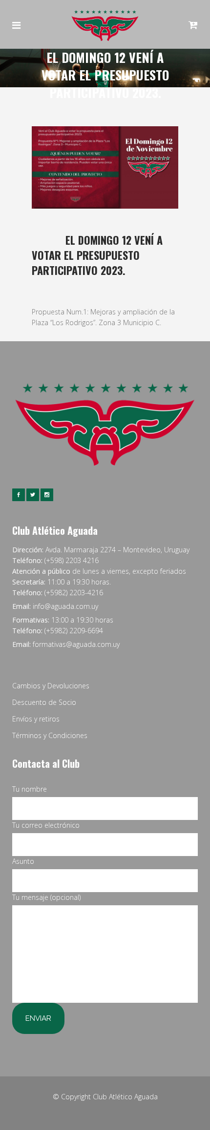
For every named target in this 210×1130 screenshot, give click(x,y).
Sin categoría (108, 286)
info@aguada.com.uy (65, 606)
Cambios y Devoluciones (50, 685)
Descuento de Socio (44, 702)
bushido (148, 286)
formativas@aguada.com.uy (76, 644)
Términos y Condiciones (49, 735)
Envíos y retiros (36, 718)
